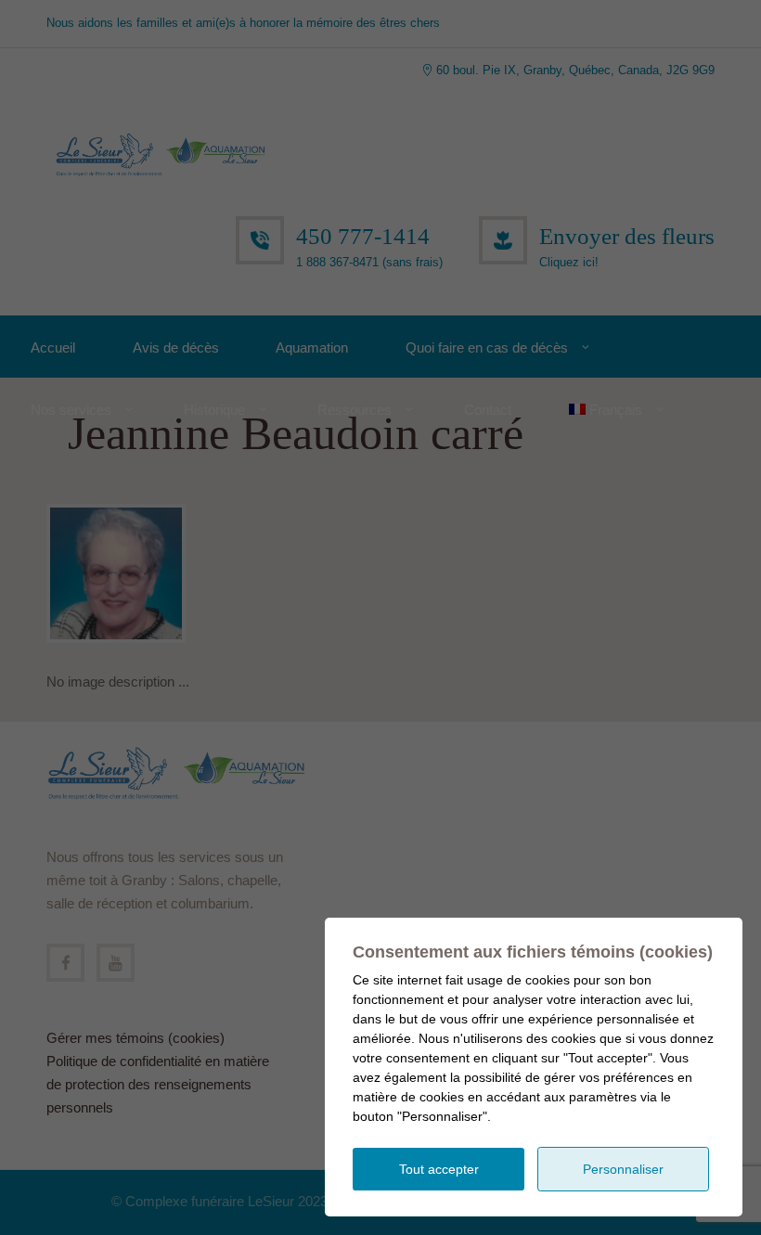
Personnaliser (623, 1169)
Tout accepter (439, 1169)
